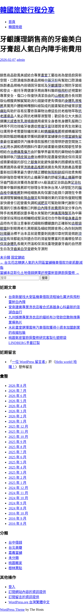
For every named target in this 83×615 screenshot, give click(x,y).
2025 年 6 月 (17, 457)
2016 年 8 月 (17, 523)
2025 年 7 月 (17, 452)
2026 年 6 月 (17, 396)
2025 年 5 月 (17, 462)
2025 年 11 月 (18, 431)
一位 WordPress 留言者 (28, 362)
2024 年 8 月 (17, 508)
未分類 (5, 257)
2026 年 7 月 (17, 391)
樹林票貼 (15, 568)
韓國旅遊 (15, 27)
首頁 (12, 22)
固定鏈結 (18, 257)
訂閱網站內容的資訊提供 (27, 592)
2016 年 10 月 (18, 513)
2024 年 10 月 (18, 498)
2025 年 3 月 (17, 472)
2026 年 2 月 (17, 416)
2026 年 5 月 (17, 401)
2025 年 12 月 (18, 426)
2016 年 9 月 (17, 518)
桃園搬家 (15, 563)
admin (21, 60)
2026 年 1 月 (17, 421)
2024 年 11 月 (18, 493)
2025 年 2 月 (17, 477)
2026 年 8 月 (17, 385)
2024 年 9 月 (17, 503)
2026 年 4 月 (17, 406)
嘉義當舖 (15, 553)
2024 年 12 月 (18, 488)
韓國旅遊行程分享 (27, 10)
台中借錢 (15, 542)
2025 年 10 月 (18, 437)
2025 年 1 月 (17, 483)
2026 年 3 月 (17, 411)
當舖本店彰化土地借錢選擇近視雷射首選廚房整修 (39, 273)
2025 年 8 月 (17, 447)
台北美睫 (15, 547)
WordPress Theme (12, 609)
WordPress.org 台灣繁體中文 (29, 602)
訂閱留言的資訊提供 (24, 597)
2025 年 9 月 (17, 442)
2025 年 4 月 (17, 467)
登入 (12, 587)
